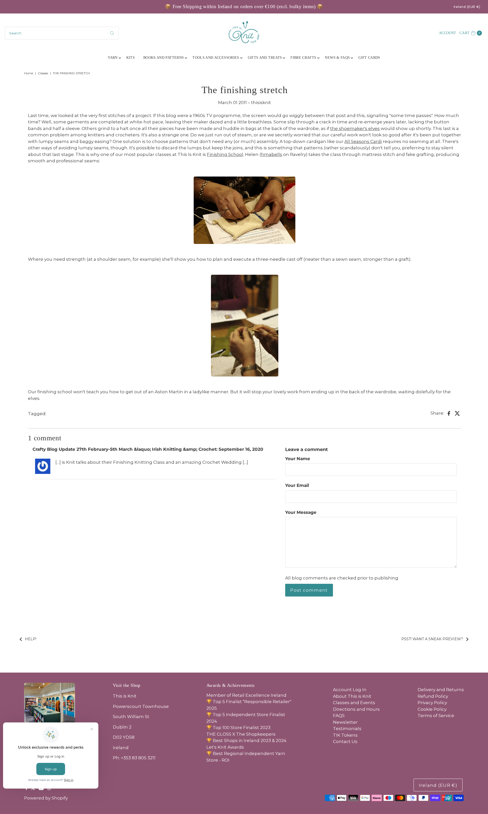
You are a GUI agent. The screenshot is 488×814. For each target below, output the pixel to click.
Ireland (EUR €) (467, 7)
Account (447, 33)
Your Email (297, 485)
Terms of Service (436, 715)
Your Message (300, 512)
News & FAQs (337, 58)
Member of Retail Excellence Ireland (246, 695)
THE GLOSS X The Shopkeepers (241, 734)
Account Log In (350, 689)
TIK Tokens (345, 735)
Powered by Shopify (46, 798)
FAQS (339, 715)
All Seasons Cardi (363, 141)
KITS (130, 58)
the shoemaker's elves (355, 128)
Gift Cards (369, 58)
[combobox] (62, 33)
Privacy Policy (432, 702)
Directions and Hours (356, 709)
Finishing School (225, 154)
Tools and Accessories (215, 58)
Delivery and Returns (441, 689)
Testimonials (347, 728)
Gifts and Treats (265, 58)
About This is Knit (352, 696)
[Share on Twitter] (457, 413)
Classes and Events (354, 702)
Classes (43, 73)
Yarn (112, 58)
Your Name (297, 458)
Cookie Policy (432, 709)
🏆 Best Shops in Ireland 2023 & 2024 (246, 740)
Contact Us (345, 741)
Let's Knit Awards (225, 747)
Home (28, 73)
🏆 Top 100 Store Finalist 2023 (238, 727)
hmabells (271, 154)
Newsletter (345, 722)
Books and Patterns (163, 58)
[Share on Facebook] (449, 413)
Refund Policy (433, 696)
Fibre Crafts (303, 58)
